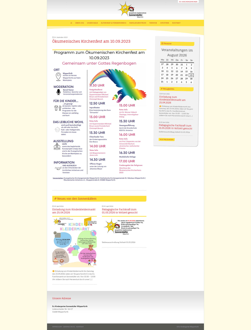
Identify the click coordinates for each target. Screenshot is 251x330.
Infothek (164, 23)
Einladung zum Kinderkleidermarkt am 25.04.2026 (172, 99)
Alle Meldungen (166, 139)
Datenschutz (69, 327)
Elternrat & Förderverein (113, 23)
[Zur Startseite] (125, 17)
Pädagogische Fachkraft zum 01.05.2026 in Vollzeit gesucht (119, 211)
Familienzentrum (137, 23)
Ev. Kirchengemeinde (188, 1)
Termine (153, 23)
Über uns (79, 23)
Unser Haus (92, 23)
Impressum (57, 327)
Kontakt (176, 23)
